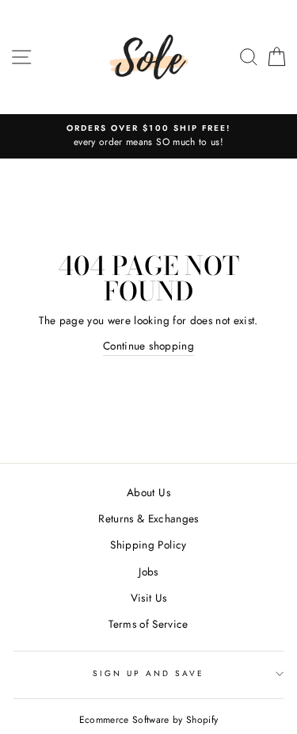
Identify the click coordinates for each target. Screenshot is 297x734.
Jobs (148, 571)
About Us (148, 492)
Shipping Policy (148, 544)
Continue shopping (148, 346)
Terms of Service (148, 624)
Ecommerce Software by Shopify (149, 720)
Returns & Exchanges (148, 518)
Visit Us (149, 598)
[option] (148, 136)
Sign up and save (149, 673)
